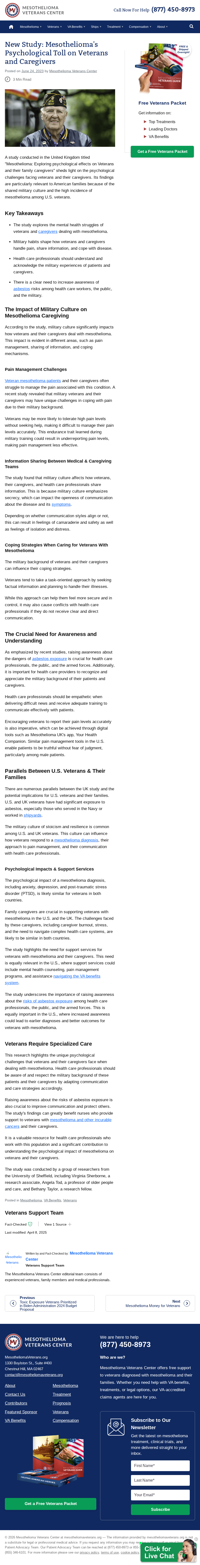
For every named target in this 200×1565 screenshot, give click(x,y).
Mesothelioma (29, 27)
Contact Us (15, 1394)
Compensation (139, 27)
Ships (95, 27)
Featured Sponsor (21, 1412)
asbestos (21, 289)
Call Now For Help (154, 9)
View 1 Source (55, 1224)
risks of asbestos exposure (47, 1001)
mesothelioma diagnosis (76, 840)
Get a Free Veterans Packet (51, 1503)
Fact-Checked (16, 1224)
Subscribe (160, 1509)
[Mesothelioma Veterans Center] (13, 1258)
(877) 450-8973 (125, 1341)
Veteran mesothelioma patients (33, 380)
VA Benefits (75, 27)
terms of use (110, 1552)
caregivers (48, 231)
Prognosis (62, 1403)
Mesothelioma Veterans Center (34, 10)
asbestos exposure (49, 658)
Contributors (16, 1403)
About (161, 27)
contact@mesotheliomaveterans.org (34, 1375)
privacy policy (89, 1552)
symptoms (61, 504)
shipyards (32, 815)
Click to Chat (168, 1551)
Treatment (113, 27)
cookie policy (130, 1552)
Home (9, 27)
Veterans (53, 27)
